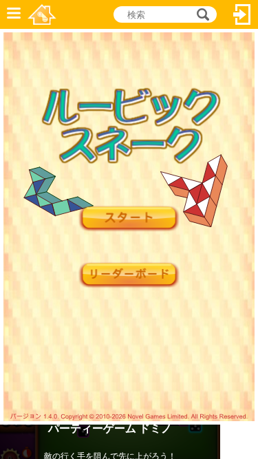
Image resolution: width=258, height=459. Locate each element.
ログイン (242, 14)
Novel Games (42, 14)
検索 (201, 14)
